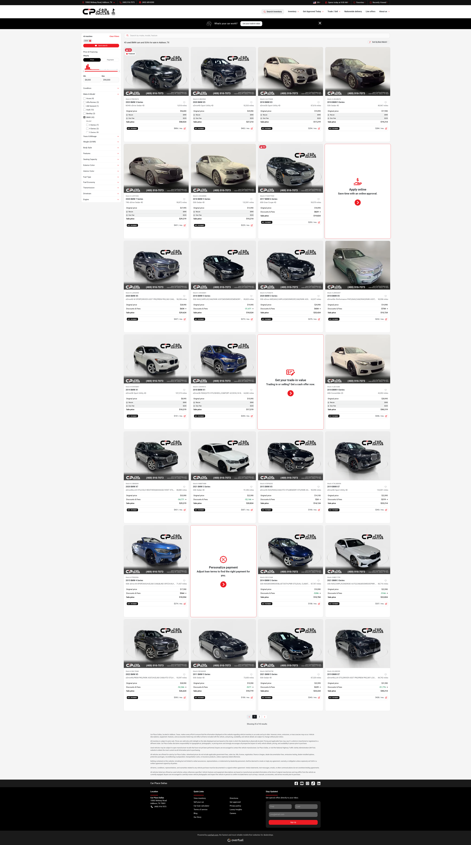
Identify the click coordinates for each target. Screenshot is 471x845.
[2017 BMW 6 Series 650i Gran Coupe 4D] (290, 168)
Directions (234, 798)
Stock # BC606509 (199, 671)
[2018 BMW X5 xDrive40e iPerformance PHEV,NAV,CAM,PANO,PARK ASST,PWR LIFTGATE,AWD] (357, 265)
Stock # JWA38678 (334, 99)
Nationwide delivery (353, 11)
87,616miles (316, 105)
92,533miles (249, 105)
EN (318, 2)
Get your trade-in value (251, 24)
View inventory (200, 798)
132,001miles (382, 490)
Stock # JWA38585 (199, 196)
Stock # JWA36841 (199, 293)
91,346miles (249, 490)
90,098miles (316, 490)
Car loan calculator (201, 806)
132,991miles (248, 202)
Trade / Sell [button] (333, 11)
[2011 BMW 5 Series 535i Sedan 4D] (223, 643)
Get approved (235, 802)
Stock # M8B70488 (199, 483)
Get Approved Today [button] (312, 11)
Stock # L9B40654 (132, 483)
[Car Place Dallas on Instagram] (306, 783)
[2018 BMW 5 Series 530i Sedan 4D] (357, 71)
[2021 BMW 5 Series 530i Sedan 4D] (290, 643)
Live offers (370, 11)
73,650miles (249, 678)
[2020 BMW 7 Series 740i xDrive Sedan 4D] (156, 168)
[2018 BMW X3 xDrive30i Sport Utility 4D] (290, 71)
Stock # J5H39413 (199, 387)
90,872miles (182, 202)
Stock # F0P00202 (266, 483)
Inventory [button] (292, 11)
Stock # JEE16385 (333, 387)
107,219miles (181, 393)
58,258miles (182, 299)
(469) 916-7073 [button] (129, 2)
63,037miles (316, 299)
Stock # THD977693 (267, 196)
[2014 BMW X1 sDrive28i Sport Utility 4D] (156, 359)
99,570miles (316, 202)
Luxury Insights (236, 809)
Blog (195, 813)
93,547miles (182, 678)
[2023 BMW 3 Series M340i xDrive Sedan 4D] (156, 71)
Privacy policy (235, 806)
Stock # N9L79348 (132, 671)
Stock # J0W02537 (333, 293)
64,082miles (249, 393)
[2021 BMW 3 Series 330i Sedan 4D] (223, 456)
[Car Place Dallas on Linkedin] (318, 783)
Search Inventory (274, 11)
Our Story (197, 817)
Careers (233, 813)
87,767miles (316, 584)
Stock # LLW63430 (132, 293)
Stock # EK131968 (266, 577)
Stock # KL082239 (333, 671)
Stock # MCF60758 (266, 671)
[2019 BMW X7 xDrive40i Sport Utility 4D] (357, 456)
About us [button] (383, 11)
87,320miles (316, 678)
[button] (99, 2)
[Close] (320, 23)
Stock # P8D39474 (132, 99)
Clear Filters (114, 36)
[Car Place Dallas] (99, 11)
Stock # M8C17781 (333, 577)
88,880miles (182, 490)
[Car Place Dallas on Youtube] (301, 783)
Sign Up (293, 822)
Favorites (360, 2)
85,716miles (383, 584)
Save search (102, 46)
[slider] (83, 71)
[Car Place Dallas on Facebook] (295, 783)
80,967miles (383, 105)
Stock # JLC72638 (266, 99)
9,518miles (182, 105)
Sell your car (199, 802)
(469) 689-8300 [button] (148, 2)
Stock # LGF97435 (132, 196)
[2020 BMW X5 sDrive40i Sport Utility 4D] (223, 71)
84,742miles (383, 678)
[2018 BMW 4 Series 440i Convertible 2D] (357, 359)
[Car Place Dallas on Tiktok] (312, 783)
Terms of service (200, 809)
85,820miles (249, 299)
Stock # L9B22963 (199, 99)
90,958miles (383, 299)
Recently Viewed (379, 2)
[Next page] (264, 717)
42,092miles (383, 393)
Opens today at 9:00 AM (338, 2)
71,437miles (182, 584)
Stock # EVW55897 (132, 387)
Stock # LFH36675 (266, 293)
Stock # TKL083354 (334, 483)
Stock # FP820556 (132, 577)
